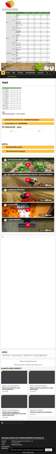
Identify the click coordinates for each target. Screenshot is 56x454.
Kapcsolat (41, 73)
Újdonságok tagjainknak (40, 355)
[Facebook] (49, 73)
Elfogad (48, 449)
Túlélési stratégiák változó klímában (41, 412)
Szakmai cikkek (17, 355)
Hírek (13, 73)
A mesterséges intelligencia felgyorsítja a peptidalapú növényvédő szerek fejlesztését (14, 413)
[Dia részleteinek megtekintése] (28, 67)
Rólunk (8, 73)
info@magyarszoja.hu (16, 444)
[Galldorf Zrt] (15, 135)
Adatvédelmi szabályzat (7, 448)
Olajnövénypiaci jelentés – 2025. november (13, 113)
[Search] (54, 73)
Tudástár (20, 73)
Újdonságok (27, 355)
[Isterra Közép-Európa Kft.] (41, 135)
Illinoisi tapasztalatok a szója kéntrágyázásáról (11, 388)
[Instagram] (51, 73)
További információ (39, 449)
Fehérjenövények (30, 73)
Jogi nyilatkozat (5, 446)
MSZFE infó (6, 355)
